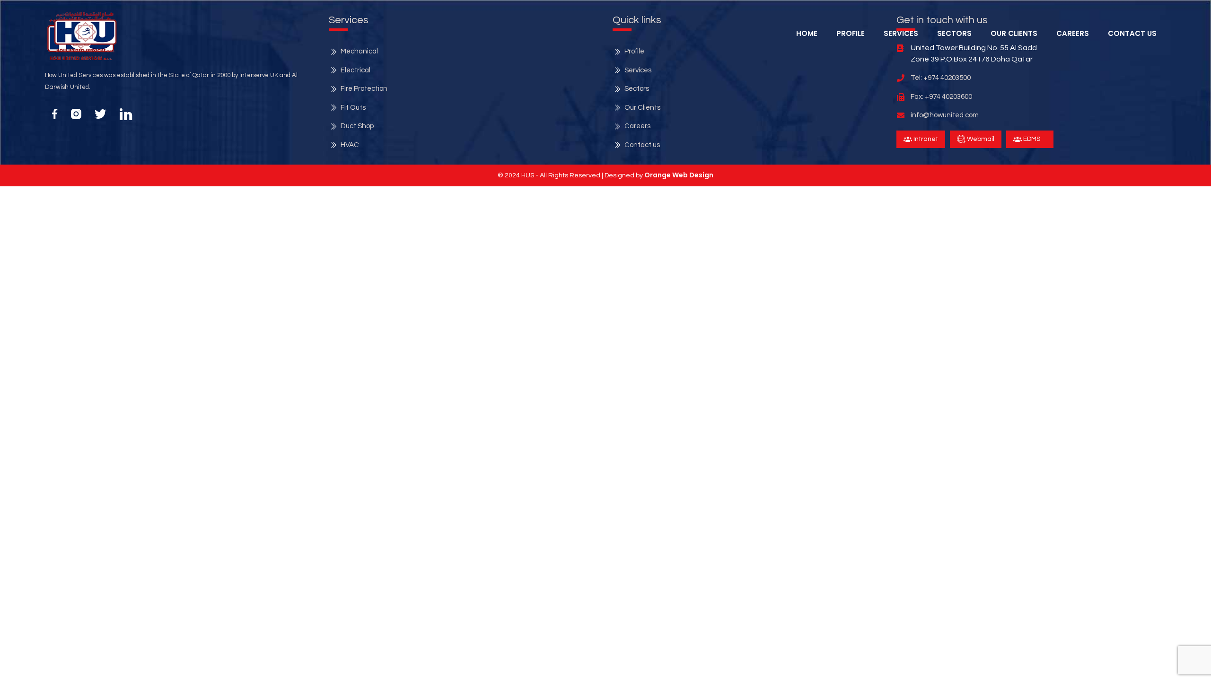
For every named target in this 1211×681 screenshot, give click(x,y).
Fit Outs (353, 107)
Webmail (979, 139)
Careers (1072, 33)
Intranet (925, 139)
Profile (850, 33)
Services (637, 70)
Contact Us (1132, 33)
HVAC (350, 144)
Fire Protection (364, 88)
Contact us (642, 144)
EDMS (1031, 139)
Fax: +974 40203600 (941, 96)
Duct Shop (357, 126)
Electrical (355, 70)
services (901, 33)
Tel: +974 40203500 (941, 77)
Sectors (954, 33)
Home (806, 33)
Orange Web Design (678, 175)
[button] (85, 31)
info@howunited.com (945, 115)
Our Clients (1014, 33)
